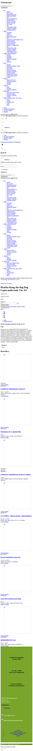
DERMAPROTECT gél (8, 640)
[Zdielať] (4, 748)
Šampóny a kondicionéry (13, 45)
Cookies (18, 735)
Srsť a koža (9, 24)
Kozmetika (9, 67)
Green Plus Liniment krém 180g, (11, 599)
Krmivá (8, 54)
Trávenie (9, 61)
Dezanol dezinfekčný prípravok (10, 557)
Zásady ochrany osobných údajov (18, 733)
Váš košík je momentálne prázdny (9, 155)
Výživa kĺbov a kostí (12, 52)
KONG (23, 278)
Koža (8, 60)
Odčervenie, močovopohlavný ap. (15, 39)
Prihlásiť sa (7, 127)
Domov (2, 278)
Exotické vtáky (10, 102)
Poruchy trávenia (11, 22)
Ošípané (6, 85)
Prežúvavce (6, 91)
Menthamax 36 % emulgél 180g (11, 432)
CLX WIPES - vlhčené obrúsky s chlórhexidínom (16, 516)
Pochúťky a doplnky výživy (13, 66)
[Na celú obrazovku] (2, 748)
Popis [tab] (5, 320)
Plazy (8, 105)
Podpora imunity (11, 20)
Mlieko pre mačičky (11, 36)
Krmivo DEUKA (11, 80)
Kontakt (6, 111)
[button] (5, 427)
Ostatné (8, 77)
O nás (5, 107)
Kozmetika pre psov (11, 14)
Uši (7, 25)
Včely (8, 103)
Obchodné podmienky (9, 109)
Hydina (5, 78)
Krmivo (9, 11)
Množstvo (3, 301)
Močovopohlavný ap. (12, 18)
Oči (8, 17)
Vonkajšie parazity (11, 29)
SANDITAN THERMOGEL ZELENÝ (13, 389)
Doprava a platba (8, 110)
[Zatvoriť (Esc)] (5, 748)
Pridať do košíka (5, 305)
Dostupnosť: (4, 283)
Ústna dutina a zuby (11, 27)
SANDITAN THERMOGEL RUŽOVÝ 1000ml (15, 474)
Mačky (5, 31)
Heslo (2, 166)
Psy (4, 10)
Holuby (8, 100)
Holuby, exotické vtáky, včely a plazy (13, 98)
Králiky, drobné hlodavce (10, 53)
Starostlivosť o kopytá (12, 74)
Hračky (18, 278)
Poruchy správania (11, 21)
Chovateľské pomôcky (10, 278)
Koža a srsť (9, 35)
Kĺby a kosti (10, 13)
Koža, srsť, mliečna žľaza (13, 92)
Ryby (8, 99)
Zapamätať (5, 169)
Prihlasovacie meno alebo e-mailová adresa (11, 162)
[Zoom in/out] (1, 748)
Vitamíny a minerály (12, 28)
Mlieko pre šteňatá (11, 16)
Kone (5, 63)
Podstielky (9, 32)
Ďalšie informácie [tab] (8, 321)
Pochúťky (9, 56)
